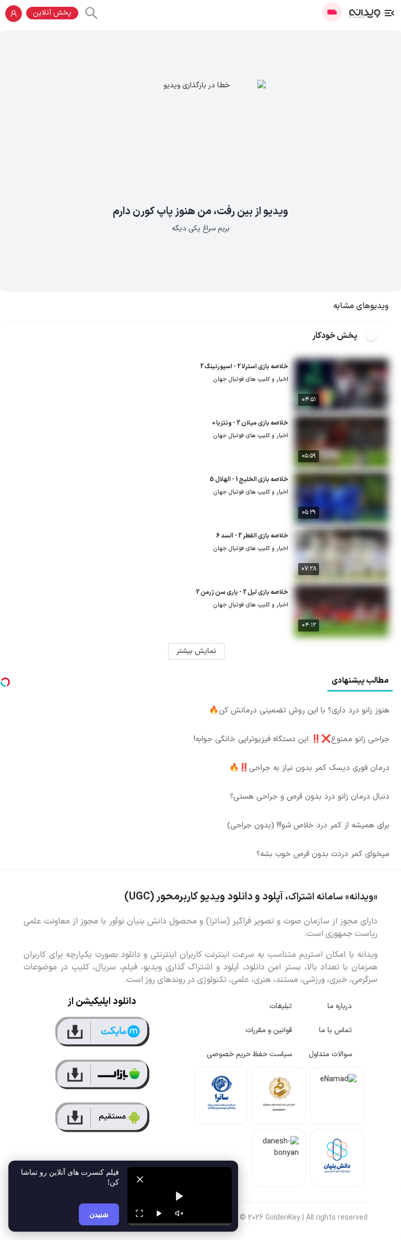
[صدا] (179, 1213)
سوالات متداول (330, 1054)
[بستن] (140, 1179)
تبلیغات (280, 1006)
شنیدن (99, 1214)
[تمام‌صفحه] (139, 1213)
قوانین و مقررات (268, 1030)
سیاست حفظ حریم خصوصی (249, 1054)
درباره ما (339, 1006)
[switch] (376, 336)
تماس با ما (335, 1030)
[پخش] (159, 1213)
